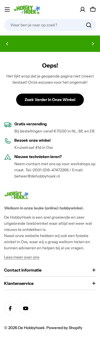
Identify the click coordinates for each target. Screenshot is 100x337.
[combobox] (50, 25)
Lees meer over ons (21, 257)
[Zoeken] (89, 25)
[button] (7, 44)
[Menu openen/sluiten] (7, 9)
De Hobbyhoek (31, 327)
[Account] (82, 9)
